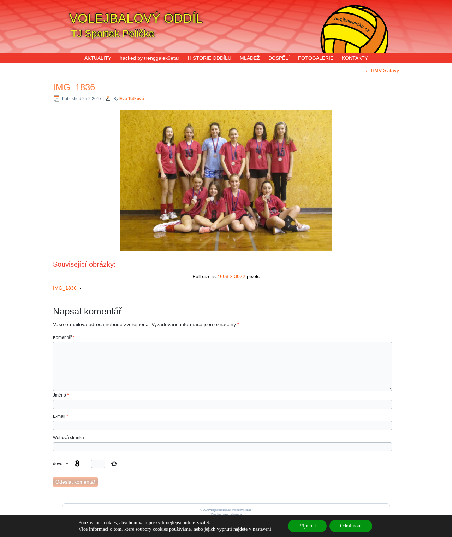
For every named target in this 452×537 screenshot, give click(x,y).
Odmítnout (351, 526)
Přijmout (307, 526)
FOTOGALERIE (315, 58)
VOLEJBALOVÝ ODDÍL (136, 18)
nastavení (262, 529)
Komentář (64, 337)
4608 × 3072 (231, 276)
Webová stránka (68, 437)
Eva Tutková (131, 98)
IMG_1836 (74, 87)
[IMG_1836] (226, 252)
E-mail (60, 416)
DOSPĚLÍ (279, 58)
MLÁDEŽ (250, 58)
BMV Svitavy (382, 70)
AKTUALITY (97, 58)
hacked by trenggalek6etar (149, 58)
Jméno (61, 395)
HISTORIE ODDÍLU (209, 58)
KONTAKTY (355, 58)
